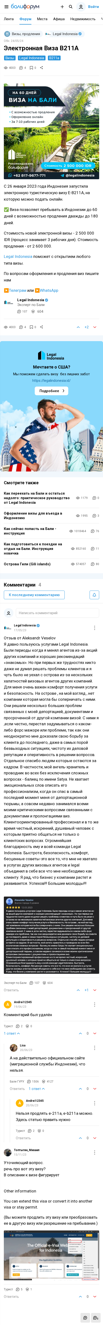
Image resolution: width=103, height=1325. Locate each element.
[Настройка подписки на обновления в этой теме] (94, 595)
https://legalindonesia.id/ (51, 380)
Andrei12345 (23, 1002)
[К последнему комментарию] (96, 1318)
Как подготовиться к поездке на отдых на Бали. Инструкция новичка (33, 548)
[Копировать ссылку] (41, 68)
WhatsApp (49, 290)
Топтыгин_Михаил (27, 1150)
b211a (54, 58)
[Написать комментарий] (85, 1318)
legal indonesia (31, 58)
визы (10, 58)
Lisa (22, 1045)
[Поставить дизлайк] (95, 327)
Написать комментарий (38, 613)
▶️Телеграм (15, 290)
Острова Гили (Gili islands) (27, 564)
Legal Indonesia (18, 256)
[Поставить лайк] (78, 327)
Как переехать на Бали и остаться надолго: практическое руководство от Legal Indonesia (37, 498)
